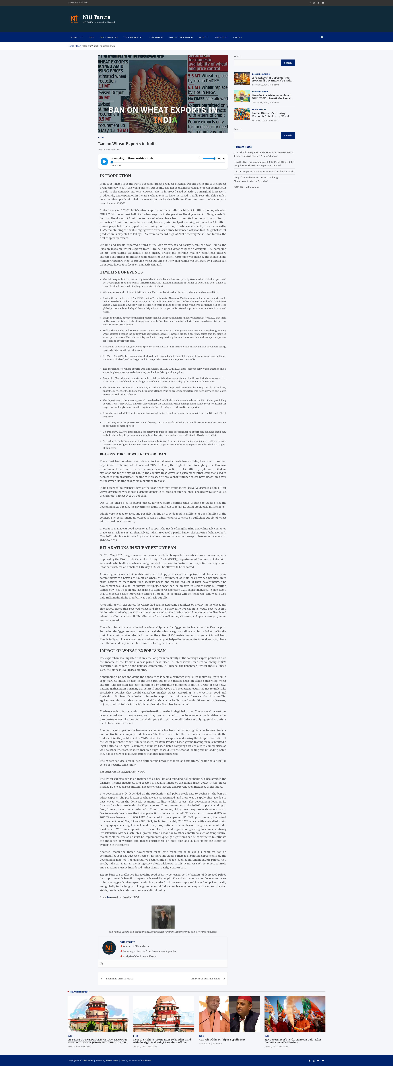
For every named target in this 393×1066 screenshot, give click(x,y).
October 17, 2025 (260, 120)
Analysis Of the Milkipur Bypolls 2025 (222, 1039)
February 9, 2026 (259, 84)
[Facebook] (310, 2)
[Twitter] (318, 2)
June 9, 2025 (204, 1043)
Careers (237, 37)
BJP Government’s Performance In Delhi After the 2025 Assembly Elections (293, 1041)
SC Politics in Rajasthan (246, 187)
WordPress (146, 1060)
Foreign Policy (259, 109)
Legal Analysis (156, 37)
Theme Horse (112, 1060)
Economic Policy (260, 92)
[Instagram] (314, 2)
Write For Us (220, 37)
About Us (203, 37)
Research (75, 37)
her (109, 897)
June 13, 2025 (74, 1046)
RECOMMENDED (79, 991)
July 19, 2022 (104, 149)
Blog (91, 37)
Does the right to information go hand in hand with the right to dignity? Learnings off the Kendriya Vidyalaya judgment (162, 1042)
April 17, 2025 (271, 1046)
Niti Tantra (96, 17)
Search (237, 56)
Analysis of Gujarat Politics (205, 978)
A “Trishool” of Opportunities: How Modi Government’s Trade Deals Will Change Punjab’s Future (273, 80)
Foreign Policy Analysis (181, 37)
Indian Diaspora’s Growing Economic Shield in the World (270, 115)
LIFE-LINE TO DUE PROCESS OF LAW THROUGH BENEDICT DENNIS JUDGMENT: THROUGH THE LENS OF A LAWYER (98, 1042)
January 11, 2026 (259, 102)
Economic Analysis (133, 37)
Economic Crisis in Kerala (119, 978)
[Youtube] (323, 2)
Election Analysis (109, 37)
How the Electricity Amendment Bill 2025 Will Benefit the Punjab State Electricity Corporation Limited (271, 100)
